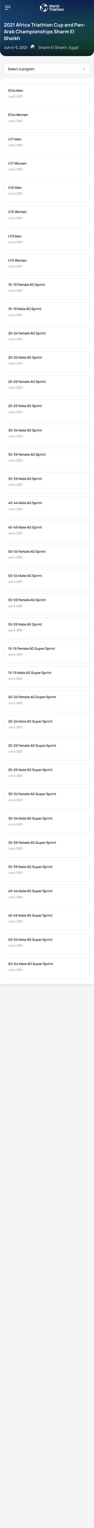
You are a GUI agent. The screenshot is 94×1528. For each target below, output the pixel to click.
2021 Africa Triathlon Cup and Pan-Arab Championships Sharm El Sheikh (44, 31)
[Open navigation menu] (8, 7)
